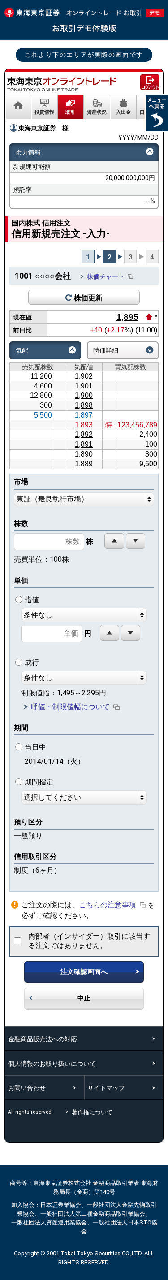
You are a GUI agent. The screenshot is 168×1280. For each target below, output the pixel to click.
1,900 (84, 395)
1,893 (84, 425)
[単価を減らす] (130, 633)
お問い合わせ (27, 1087)
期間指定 (39, 782)
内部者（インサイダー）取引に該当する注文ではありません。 (89, 941)
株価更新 (88, 297)
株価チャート (106, 276)
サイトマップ (106, 1087)
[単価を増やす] (109, 633)
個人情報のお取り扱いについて (52, 1063)
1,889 (84, 464)
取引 (70, 112)
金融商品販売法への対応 (42, 1039)
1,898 (84, 405)
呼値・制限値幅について (70, 707)
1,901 (84, 386)
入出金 (123, 112)
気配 (22, 350)
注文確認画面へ (84, 972)
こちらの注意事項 (107, 905)
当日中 (55, 754)
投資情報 (44, 112)
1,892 (84, 434)
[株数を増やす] (114, 541)
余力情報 (28, 152)
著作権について (93, 1112)
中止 (83, 998)
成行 (32, 662)
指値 (32, 599)
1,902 (84, 376)
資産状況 (97, 112)
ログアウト (150, 87)
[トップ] (18, 107)
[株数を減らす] (135, 541)
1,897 (84, 415)
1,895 (127, 317)
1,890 (84, 454)
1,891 (84, 444)
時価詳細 (105, 350)
